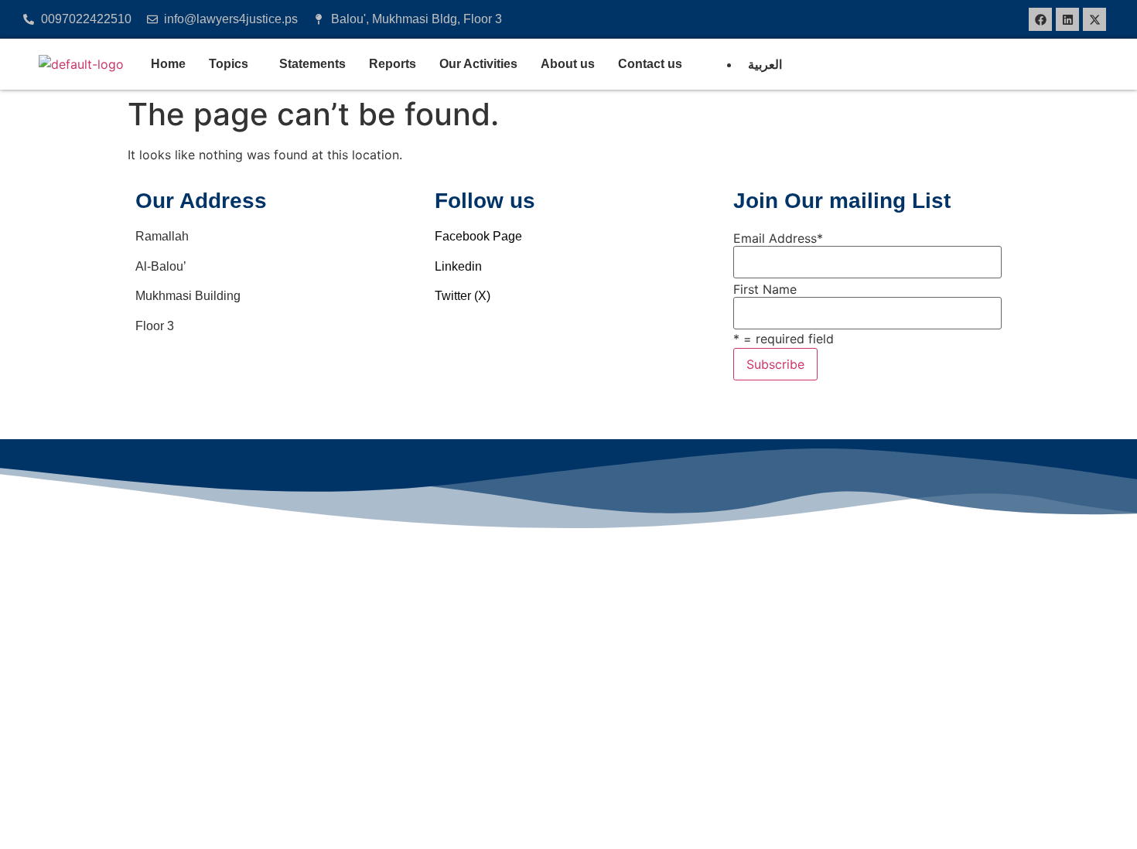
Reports (392, 63)
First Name (765, 289)
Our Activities (478, 63)
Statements (312, 63)
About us (568, 63)
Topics (228, 63)
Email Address (778, 238)
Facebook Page (478, 236)
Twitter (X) (462, 295)
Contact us (650, 63)
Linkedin (458, 266)
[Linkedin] (1067, 19)
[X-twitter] (1094, 19)
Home (168, 63)
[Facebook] (1040, 19)
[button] (232, 64)
